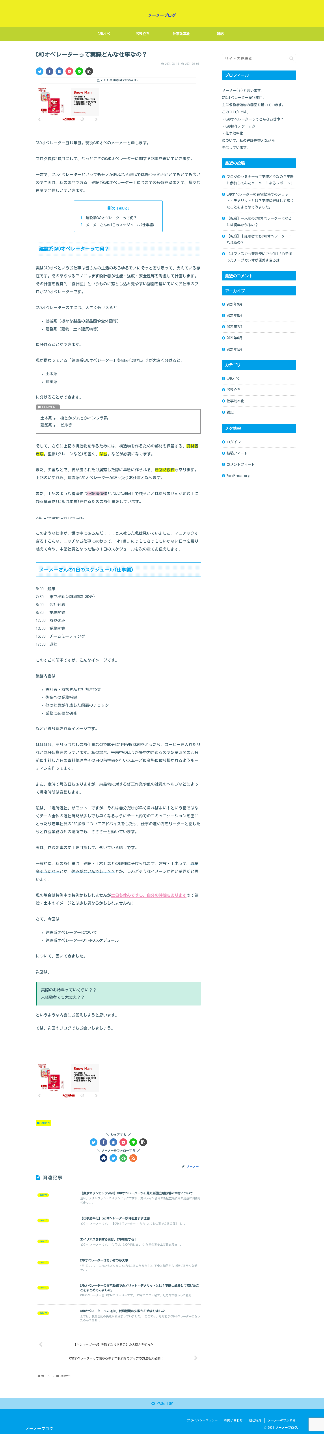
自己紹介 (255, 1420)
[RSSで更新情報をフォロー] (133, 1158)
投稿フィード (237, 453)
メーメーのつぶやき (282, 1420)
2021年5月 (234, 349)
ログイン (234, 441)
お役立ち (234, 389)
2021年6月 (234, 338)
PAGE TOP (164, 1403)
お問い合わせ (233, 1420)
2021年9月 (234, 304)
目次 (111, 208)
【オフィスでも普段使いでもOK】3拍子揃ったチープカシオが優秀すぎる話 (259, 257)
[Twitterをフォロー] (113, 1158)
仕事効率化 (235, 401)
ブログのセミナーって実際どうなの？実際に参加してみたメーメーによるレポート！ (260, 180)
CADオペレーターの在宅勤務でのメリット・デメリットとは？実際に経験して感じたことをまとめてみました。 (260, 201)
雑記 (230, 412)
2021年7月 (234, 326)
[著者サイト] (103, 1158)
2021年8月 (234, 315)
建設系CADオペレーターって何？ (111, 218)
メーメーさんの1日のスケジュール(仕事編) (120, 225)
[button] (291, 58)
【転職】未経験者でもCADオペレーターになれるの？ (259, 239)
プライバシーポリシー (202, 1420)
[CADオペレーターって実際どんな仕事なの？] (59, 71)
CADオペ (45, 1123)
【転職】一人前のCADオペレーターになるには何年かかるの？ (259, 221)
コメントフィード (241, 464)
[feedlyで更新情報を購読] (123, 1158)
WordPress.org (238, 475)
